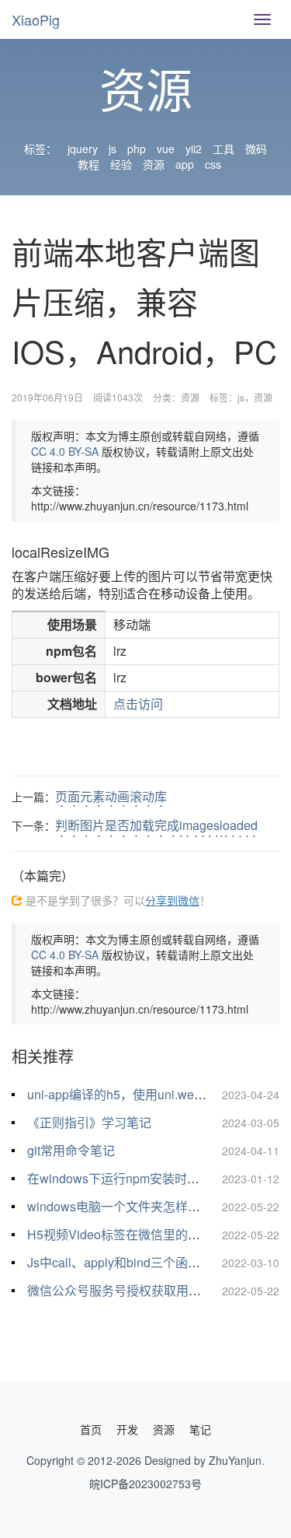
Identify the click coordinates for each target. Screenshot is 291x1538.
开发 (127, 1429)
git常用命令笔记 (71, 1150)
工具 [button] (223, 148)
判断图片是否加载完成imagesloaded (156, 825)
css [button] (213, 164)
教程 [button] (88, 164)
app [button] (184, 164)
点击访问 (138, 704)
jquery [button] (83, 148)
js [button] (112, 148)
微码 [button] (256, 148)
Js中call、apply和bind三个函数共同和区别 (144, 1262)
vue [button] (166, 148)
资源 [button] (154, 164)
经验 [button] (121, 164)
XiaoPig (36, 19)
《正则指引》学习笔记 (89, 1122)
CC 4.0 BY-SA (65, 451)
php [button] (136, 148)
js (240, 397)
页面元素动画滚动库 (111, 796)
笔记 (200, 1429)
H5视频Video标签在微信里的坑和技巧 (132, 1234)
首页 (91, 1429)
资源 (190, 397)
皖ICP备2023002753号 (145, 1483)
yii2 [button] (193, 148)
